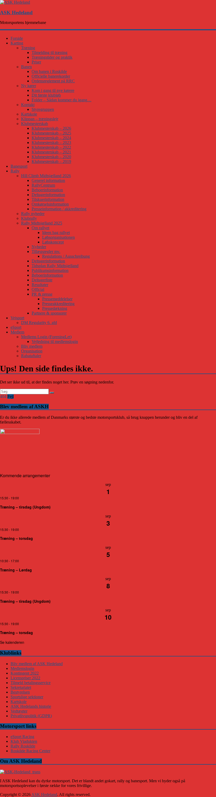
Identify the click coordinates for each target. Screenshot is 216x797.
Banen (26, 66)
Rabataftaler (31, 355)
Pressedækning (54, 308)
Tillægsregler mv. (46, 251)
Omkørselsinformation (50, 204)
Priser (36, 62)
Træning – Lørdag (16, 569)
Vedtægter (19, 711)
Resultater (40, 284)
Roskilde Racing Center (30, 751)
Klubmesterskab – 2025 (51, 133)
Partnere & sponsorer (49, 313)
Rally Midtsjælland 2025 (41, 223)
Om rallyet (40, 228)
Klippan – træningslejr (39, 119)
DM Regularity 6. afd (39, 322)
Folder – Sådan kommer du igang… (61, 100)
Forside (17, 38)
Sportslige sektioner (27, 697)
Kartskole (29, 114)
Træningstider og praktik (52, 57)
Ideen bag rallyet (56, 232)
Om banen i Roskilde (49, 71)
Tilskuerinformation (48, 199)
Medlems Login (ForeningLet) (46, 337)
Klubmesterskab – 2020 (51, 157)
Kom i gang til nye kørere (53, 90)
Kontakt (28, 104)
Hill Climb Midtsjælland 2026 (46, 175)
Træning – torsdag (16, 538)
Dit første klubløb (46, 95)
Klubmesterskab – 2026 (51, 128)
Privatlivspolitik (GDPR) (31, 716)
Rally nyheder (33, 213)
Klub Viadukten (24, 741)
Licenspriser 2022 (25, 678)
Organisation (31, 351)
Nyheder (39, 247)
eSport (16, 327)
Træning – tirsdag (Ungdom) (25, 507)
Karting (17, 43)
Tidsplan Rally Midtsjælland (55, 265)
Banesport (19, 166)
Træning (28, 48)
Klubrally (29, 218)
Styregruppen (43, 109)
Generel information (48, 180)
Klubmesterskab (34, 123)
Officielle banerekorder (51, 76)
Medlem (17, 332)
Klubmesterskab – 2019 (51, 161)
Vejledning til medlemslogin (55, 341)
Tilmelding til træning (49, 52)
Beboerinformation (47, 190)
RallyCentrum (43, 185)
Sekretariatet (21, 687)
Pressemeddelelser (57, 299)
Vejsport (17, 318)
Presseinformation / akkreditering (59, 209)
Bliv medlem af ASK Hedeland (37, 663)
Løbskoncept (53, 242)
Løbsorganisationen (58, 237)
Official (38, 289)
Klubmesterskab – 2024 (51, 138)
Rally (15, 171)
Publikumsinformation (50, 270)
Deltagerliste (42, 280)
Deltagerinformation (48, 194)
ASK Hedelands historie (31, 706)
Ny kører (28, 85)
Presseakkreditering (58, 303)
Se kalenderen (12, 642)
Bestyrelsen (20, 692)
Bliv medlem (31, 346)
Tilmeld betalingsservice (31, 682)
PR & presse (42, 294)
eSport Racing (22, 736)
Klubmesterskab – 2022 (51, 147)
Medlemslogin (22, 668)
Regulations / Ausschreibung (66, 256)
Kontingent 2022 (25, 673)
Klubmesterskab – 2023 (51, 142)
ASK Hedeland (16, 12)
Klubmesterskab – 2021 (51, 152)
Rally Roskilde (23, 746)
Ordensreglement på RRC (53, 81)
